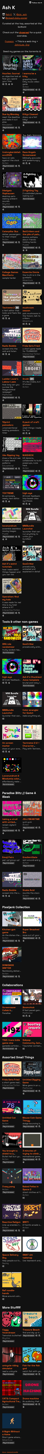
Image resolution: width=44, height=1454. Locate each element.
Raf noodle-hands (8, 1292)
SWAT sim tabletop (28, 1256)
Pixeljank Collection (16, 907)
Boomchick (29, 1007)
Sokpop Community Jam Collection (31, 1043)
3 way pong (8, 1186)
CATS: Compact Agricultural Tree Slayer (11, 1401)
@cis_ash (21, 14)
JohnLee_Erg (22, 44)
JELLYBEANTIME (31, 819)
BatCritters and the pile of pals (31, 233)
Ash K (9, 14)
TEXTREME (8, 493)
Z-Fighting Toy (30, 190)
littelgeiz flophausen (8, 192)
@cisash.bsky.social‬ (16, 17)
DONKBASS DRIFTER (8, 966)
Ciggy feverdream (8, 1331)
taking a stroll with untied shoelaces (9, 822)
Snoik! (26, 378)
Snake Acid (29, 890)
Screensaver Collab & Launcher (9, 1010)
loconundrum (9, 525)
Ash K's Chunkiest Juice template (32, 678)
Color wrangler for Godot (30, 711)
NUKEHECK (28, 455)
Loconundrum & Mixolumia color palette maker (10, 778)
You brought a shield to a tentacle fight (10, 1153)
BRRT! (26, 1222)
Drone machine (31, 1398)
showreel (24, 32)
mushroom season (28, 309)
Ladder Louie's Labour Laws (10, 380)
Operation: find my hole (10, 598)
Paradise (6, 1013)
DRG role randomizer (8, 645)
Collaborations (12, 985)
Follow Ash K (37, 3)
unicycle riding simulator (10, 1367)
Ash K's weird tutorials (9, 565)
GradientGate (30, 857)
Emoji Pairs (8, 857)
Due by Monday (10, 114)
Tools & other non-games (20, 622)
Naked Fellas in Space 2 (31, 1188)
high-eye (27, 493)
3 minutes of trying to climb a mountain (32, 1153)
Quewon (9, 41)
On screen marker (7, 744)
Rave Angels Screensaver (29, 153)
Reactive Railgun (11, 1222)
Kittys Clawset (30, 114)
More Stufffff (11, 1307)
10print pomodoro (7, 423)
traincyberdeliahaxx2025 (11, 153)
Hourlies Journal (11, 73)
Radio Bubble (9, 345)
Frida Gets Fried (31, 345)
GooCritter (28, 563)
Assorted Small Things (18, 1057)
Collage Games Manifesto (10, 274)
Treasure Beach (31, 1329)
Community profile (12, 1452)
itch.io (4, 1452)
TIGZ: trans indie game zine (11, 1041)
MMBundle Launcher (28, 527)
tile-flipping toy (10, 455)
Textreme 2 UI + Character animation (31, 745)
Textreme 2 (8, 307)
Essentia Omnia (31, 272)
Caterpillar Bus (10, 231)
